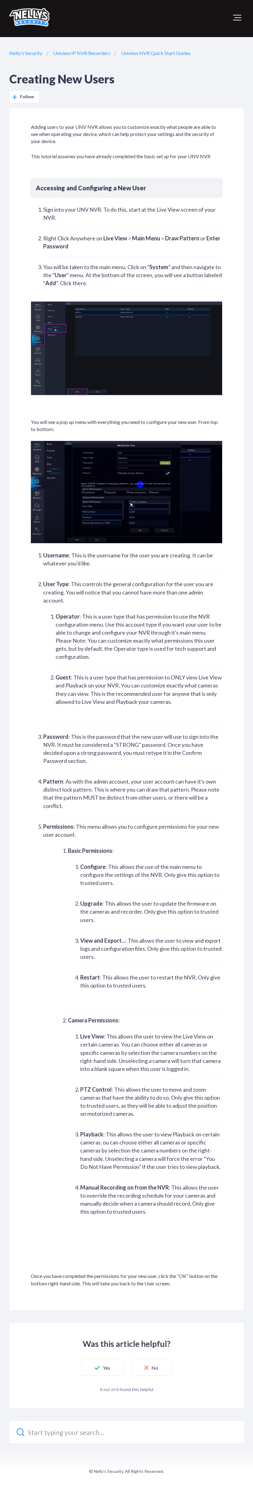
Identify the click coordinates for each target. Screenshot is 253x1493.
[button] (237, 17)
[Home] (29, 17)
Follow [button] (27, 96)
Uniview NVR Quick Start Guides (156, 53)
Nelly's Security (25, 53)
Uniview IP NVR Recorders (81, 53)
